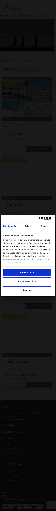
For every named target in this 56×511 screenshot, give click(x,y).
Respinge (27, 290)
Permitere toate (27, 272)
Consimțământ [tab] (10, 226)
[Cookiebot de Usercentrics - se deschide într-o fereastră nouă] (39, 218)
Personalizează (25, 281)
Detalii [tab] (28, 226)
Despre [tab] (44, 226)
